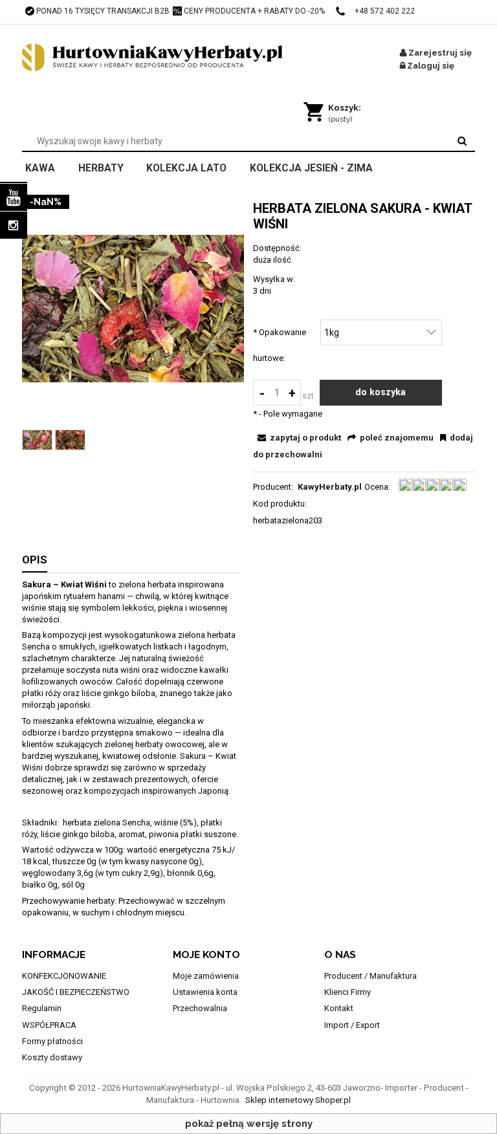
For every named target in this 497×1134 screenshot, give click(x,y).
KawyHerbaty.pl (330, 487)
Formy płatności (52, 1041)
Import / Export (352, 1025)
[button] (298, 437)
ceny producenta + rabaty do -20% (254, 11)
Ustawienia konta (205, 992)
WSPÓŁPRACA (49, 1025)
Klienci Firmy (347, 992)
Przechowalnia (200, 1008)
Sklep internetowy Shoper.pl (298, 1100)
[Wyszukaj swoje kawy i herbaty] (462, 141)
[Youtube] (13, 197)
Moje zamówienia (206, 976)
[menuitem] (48, 166)
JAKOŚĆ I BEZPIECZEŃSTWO (75, 992)
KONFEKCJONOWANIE (64, 976)
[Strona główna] (167, 57)
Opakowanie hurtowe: (279, 345)
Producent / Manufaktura (370, 976)
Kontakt (338, 1008)
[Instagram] (13, 225)
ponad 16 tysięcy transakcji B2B (103, 11)
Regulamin (41, 1008)
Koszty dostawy (52, 1057)
